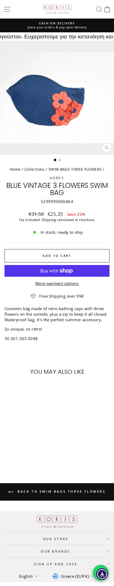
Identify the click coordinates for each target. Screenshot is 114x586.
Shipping (49, 220)
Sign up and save (56, 564)
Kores (57, 178)
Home (15, 169)
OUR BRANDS (55, 551)
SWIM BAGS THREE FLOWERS (75, 169)
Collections (34, 169)
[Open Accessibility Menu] (102, 574)
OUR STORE (56, 539)
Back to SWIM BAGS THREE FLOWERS (61, 491)
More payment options (57, 283)
